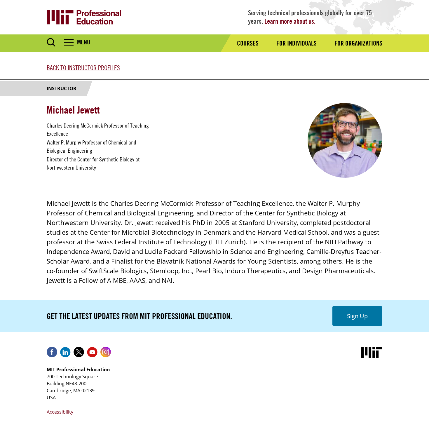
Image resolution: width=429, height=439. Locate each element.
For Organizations (358, 43)
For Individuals (296, 43)
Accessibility (60, 412)
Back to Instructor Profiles (83, 68)
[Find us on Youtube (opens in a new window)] (92, 354)
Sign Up (357, 316)
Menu (83, 42)
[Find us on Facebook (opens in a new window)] (52, 354)
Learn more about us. (289, 21)
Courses (248, 43)
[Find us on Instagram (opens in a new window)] (105, 354)
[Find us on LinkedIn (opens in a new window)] (65, 354)
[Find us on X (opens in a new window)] (79, 354)
